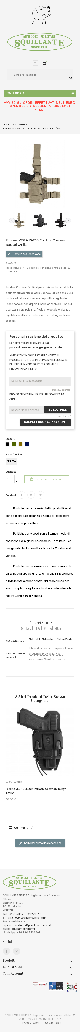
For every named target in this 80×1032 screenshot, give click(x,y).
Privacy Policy (30, 1023)
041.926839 (15, 914)
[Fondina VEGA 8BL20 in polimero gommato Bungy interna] (40, 747)
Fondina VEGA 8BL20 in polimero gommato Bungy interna (36, 791)
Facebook (6, 951)
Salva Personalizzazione (45, 422)
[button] (44, 63)
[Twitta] (31, 495)
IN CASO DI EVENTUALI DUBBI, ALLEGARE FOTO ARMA (36, 396)
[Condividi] (21, 495)
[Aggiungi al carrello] (31, 747)
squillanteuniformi (23, 928)
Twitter (16, 951)
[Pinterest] (40, 495)
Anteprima (49, 747)
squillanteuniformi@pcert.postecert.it (27, 925)
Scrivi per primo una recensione (43, 843)
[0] (44, 63)
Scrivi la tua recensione (26, 254)
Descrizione (40, 622)
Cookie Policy (53, 1023)
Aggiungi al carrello (49, 479)
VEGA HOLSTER (14, 782)
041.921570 (33, 914)
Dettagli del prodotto (40, 628)
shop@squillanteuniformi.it (29, 917)
